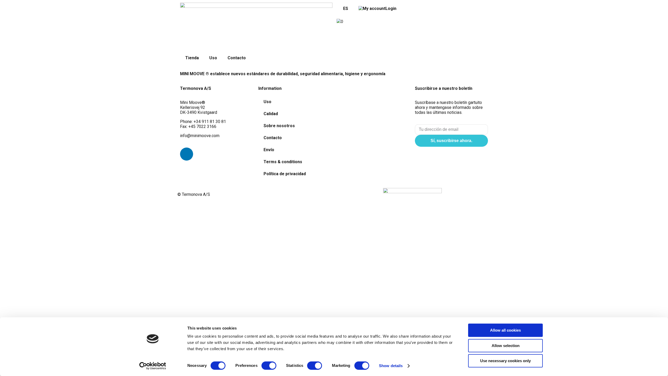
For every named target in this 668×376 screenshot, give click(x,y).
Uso (213, 57)
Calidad (271, 113)
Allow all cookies (505, 330)
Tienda (192, 57)
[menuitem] (345, 9)
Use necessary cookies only (505, 361)
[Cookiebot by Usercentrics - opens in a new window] (153, 366)
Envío (269, 149)
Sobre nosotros (279, 125)
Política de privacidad (285, 173)
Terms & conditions (283, 161)
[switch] (268, 365)
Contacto (237, 57)
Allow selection (506, 345)
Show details (391, 365)
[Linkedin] (186, 154)
